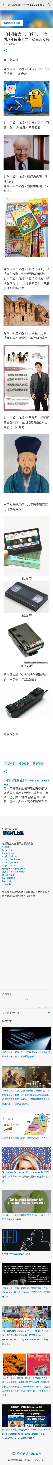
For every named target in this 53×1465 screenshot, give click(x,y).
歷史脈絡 (38, 763)
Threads (6, 884)
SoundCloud (8, 853)
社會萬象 (24, 763)
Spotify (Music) (10, 862)
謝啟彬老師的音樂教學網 (13, 872)
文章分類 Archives (12, 23)
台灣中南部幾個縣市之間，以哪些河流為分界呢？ (25, 1138)
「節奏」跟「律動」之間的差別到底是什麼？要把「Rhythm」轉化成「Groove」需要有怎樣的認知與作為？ (26, 1292)
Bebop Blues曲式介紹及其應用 (16, 1253)
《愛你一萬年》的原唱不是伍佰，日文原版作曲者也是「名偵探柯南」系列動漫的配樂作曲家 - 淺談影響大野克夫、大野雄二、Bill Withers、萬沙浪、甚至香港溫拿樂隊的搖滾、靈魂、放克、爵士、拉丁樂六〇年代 (26, 1386)
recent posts (44, 1007)
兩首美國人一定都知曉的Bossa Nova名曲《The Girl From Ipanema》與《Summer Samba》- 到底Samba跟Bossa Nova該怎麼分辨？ (26, 1433)
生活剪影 (10, 763)
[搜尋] (49, 4)
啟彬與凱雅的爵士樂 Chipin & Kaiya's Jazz (30, 5)
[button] (5, 51)
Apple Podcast (9, 856)
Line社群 (6, 881)
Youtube (6, 847)
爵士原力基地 (8, 875)
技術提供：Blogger (28, 1453)
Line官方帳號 (8, 878)
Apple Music (8, 865)
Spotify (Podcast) (11, 859)
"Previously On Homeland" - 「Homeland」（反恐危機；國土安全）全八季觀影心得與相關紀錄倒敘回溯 (26, 1176)
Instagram (7, 850)
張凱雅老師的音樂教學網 (13, 868)
